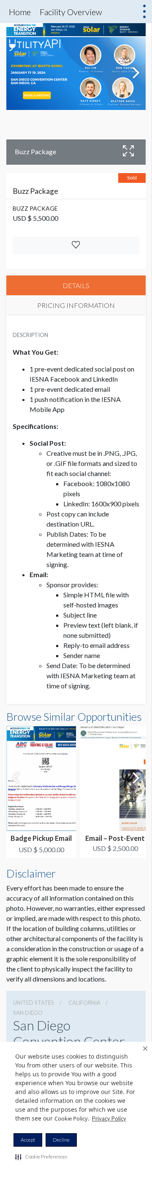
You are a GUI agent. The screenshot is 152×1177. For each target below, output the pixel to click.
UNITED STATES (33, 1002)
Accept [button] (28, 1140)
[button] (41, 1157)
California (84, 1002)
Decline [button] (61, 1140)
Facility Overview (71, 12)
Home (20, 12)
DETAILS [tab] (76, 285)
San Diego (28, 1012)
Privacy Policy (109, 1118)
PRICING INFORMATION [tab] (76, 305)
